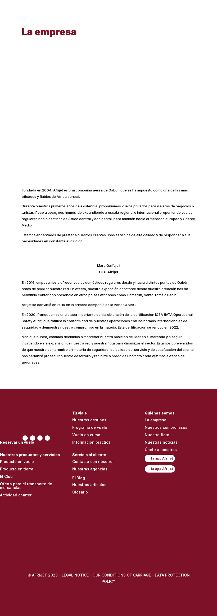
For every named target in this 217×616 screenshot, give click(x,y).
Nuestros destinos (89, 420)
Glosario (80, 492)
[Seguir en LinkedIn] (47, 438)
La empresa (155, 420)
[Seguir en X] (32, 438)
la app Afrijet (162, 458)
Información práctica (91, 442)
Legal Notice (75, 575)
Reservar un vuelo (17, 442)
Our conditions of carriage (122, 575)
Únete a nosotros (161, 449)
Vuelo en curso (86, 434)
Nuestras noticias (161, 442)
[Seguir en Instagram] (40, 438)
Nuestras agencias (89, 469)
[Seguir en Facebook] (25, 438)
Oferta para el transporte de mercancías (26, 486)
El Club (6, 476)
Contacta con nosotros (93, 461)
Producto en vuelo (17, 461)
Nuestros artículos (89, 484)
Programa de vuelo (89, 427)
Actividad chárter (15, 495)
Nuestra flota (157, 434)
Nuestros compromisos (166, 427)
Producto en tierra (16, 469)
